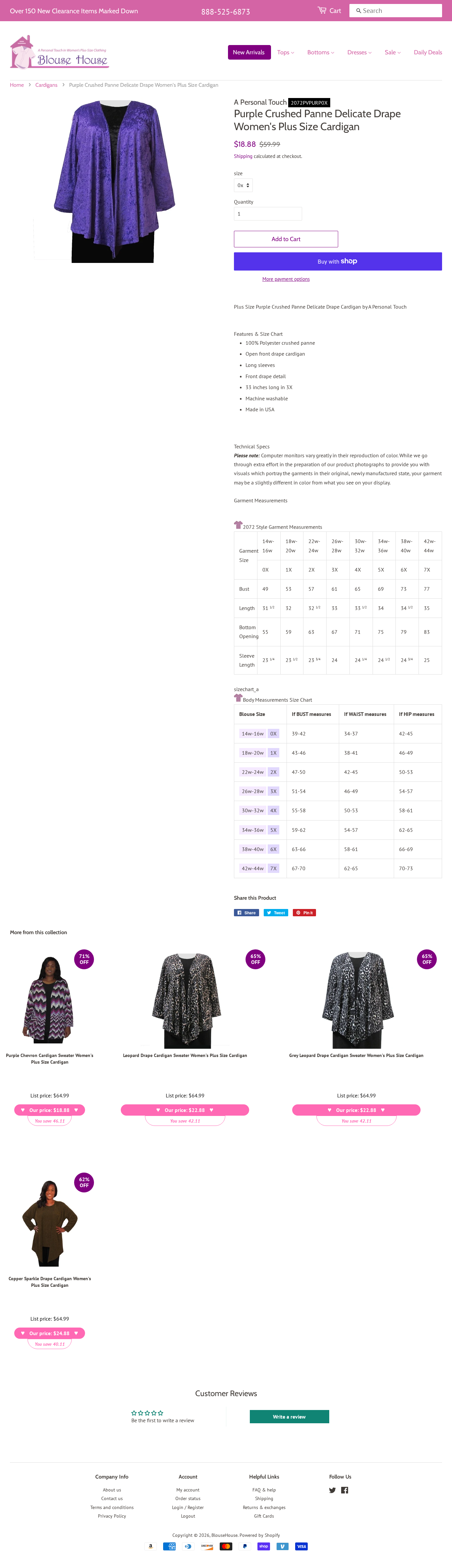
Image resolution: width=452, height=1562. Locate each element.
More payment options (286, 279)
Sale (391, 52)
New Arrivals (248, 52)
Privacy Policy (112, 1516)
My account (188, 1490)
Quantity (243, 201)
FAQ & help (264, 1490)
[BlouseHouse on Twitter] (332, 1491)
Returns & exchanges (264, 1507)
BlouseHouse (224, 1535)
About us (112, 1490)
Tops (284, 52)
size (238, 173)
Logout (188, 1516)
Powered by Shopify (260, 1535)
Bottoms (319, 52)
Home (17, 85)
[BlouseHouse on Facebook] (344, 1491)
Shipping (243, 156)
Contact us (112, 1498)
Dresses (357, 52)
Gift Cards (264, 1516)
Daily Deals (428, 52)
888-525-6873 (225, 12)
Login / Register (188, 1507)
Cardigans (46, 85)
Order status (188, 1498)
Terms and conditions (112, 1507)
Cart (335, 11)
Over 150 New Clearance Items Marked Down (74, 11)
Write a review (289, 1416)
